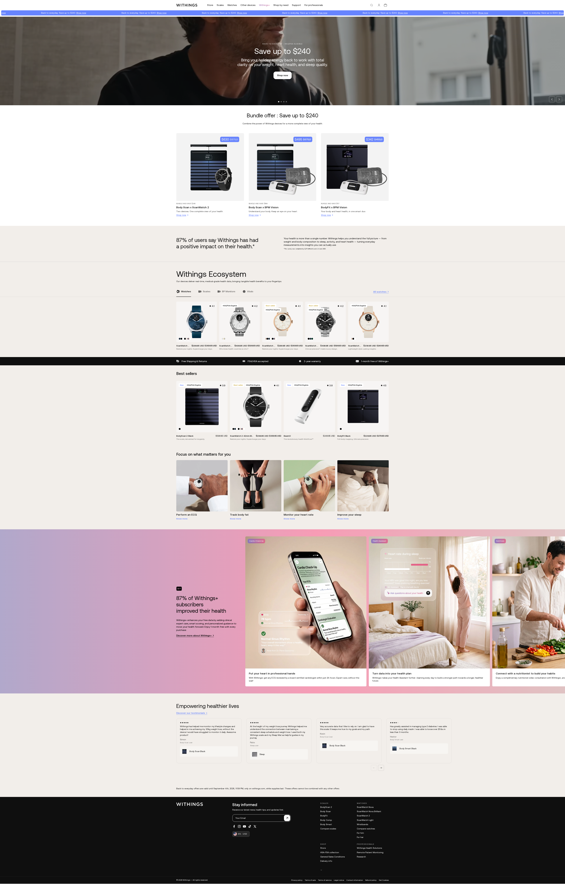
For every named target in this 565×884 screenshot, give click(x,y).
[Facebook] (234, 826)
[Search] (371, 5)
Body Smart (326, 824)
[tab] (278, 101)
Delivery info (326, 861)
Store (323, 848)
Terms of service (324, 880)
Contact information (354, 880)
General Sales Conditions (332, 857)
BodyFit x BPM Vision (334, 207)
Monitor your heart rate (298, 514)
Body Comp (326, 820)
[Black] (181, 339)
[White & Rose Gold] (187, 339)
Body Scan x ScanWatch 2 (192, 207)
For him (360, 833)
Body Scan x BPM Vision (264, 207)
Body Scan (325, 811)
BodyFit (324, 815)
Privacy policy (296, 880)
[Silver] (223, 339)
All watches (380, 291)
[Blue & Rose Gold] (188, 339)
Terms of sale (310, 880)
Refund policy (370, 880)
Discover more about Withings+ (194, 635)
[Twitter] (255, 826)
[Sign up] (287, 818)
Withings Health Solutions (369, 848)
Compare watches (366, 828)
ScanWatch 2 (363, 815)
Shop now (37, 13)
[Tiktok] (250, 826)
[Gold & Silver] (224, 339)
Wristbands (362, 824)
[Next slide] (559, 99)
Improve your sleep (349, 514)
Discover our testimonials (190, 713)
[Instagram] (239, 826)
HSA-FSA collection (329, 852)
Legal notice (339, 880)
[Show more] (354, 870)
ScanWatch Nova (365, 807)
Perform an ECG (186, 514)
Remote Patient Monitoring (370, 852)
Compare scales (328, 828)
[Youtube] (244, 826)
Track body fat (239, 514)
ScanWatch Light (365, 820)
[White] (183, 339)
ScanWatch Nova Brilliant (369, 811)
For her (360, 837)
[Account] (379, 5)
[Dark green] (312, 339)
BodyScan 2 (326, 807)
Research (361, 857)
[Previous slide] (552, 99)
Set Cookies (384, 880)
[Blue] (180, 339)
